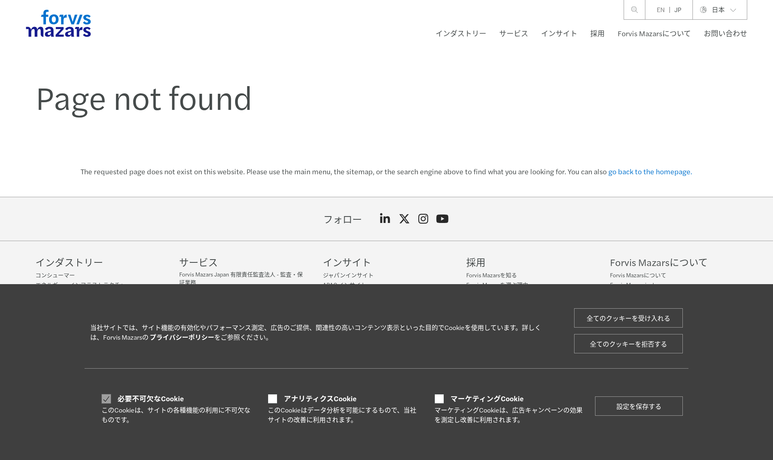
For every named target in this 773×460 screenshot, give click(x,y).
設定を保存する (638, 406)
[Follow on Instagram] (423, 219)
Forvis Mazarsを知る (491, 275)
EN (661, 9)
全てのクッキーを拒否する (628, 344)
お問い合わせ (725, 33)
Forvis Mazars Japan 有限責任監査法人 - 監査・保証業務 (241, 278)
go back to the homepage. (650, 171)
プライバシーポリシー (182, 337)
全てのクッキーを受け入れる (628, 318)
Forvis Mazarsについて (654, 33)
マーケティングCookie (487, 398)
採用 (597, 33)
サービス (513, 33)
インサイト (559, 33)
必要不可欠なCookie (151, 398)
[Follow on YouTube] (443, 219)
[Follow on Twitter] (404, 219)
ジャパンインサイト (348, 275)
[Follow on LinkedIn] (385, 219)
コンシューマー (55, 275)
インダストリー (461, 33)
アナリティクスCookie (320, 398)
